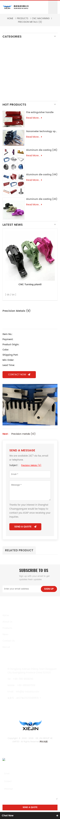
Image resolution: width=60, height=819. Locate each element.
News (5, 634)
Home (10, 18)
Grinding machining (18, 57)
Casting (10, 63)
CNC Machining (41, 18)
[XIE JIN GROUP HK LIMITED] (15, 7)
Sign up (49, 589)
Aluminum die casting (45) (41, 150)
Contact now (17, 374)
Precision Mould (15, 88)
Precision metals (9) (30, 22)
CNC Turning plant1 (30, 284)
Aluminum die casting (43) (41, 199)
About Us (7, 622)
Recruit (6, 647)
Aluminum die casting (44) (42, 174)
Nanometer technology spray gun (42, 131)
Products (7, 628)
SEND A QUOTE (23, 527)
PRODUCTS (22, 18)
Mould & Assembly (17, 78)
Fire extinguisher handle (40, 112)
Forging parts (14, 69)
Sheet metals (13, 97)
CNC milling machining (20, 49)
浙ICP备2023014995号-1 (28, 698)
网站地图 (44, 741)
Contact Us (8, 641)
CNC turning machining (21, 53)
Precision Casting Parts (21, 73)
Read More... (33, 118)
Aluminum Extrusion (18, 84)
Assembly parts (14, 92)
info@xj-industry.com (27, 692)
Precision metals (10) (23, 434)
